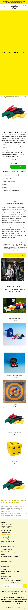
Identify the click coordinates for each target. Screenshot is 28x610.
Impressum (4, 564)
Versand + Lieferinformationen (11, 190)
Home (2, 96)
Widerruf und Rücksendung (8, 552)
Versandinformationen (6, 549)
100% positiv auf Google (6, 530)
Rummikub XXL (5, 573)
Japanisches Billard (6, 576)
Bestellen (3, 544)
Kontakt (3, 554)
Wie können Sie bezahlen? (7, 546)
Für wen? (5, 187)
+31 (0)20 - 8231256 (5, 527)
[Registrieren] (25, 586)
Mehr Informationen (8, 179)
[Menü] (1, 6)
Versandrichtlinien (5, 569)
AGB (2, 559)
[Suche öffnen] (4, 6)
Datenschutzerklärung (6, 561)
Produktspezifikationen (9, 181)
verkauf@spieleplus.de (6, 525)
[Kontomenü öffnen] (23, 8)
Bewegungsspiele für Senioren (9, 96)
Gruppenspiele (6, 97)
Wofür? (5, 184)
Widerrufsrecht (5, 566)
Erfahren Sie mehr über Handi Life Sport (14, 255)
